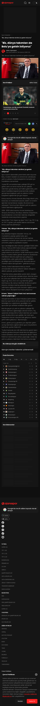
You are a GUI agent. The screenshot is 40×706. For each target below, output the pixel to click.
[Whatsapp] (29, 124)
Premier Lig (5, 563)
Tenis (3, 648)
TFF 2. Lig (4, 553)
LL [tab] (26, 359)
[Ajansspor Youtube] (3, 537)
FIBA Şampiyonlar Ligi (8, 602)
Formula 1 (5, 658)
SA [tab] (31, 359)
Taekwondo (5, 664)
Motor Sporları (7, 635)
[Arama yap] (25, 3)
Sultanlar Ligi (6, 622)
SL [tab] (4, 359)
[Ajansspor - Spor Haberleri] (7, 3)
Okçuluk (4, 661)
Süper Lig (4, 547)
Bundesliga (5, 560)
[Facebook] (33, 124)
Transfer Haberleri (8, 586)
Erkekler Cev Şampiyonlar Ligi (11, 615)
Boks (3, 642)
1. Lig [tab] (9, 359)
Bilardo (4, 654)
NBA (3, 596)
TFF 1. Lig (4, 550)
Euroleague (5, 599)
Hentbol (4, 629)
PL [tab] (21, 359)
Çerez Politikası (6, 671)
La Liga (4, 566)
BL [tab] (36, 359)
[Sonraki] (35, 113)
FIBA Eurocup (6, 605)
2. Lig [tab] (15, 359)
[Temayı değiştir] (35, 3)
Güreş (4, 632)
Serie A (4, 570)
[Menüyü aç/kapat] (29, 3)
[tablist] (20, 359)
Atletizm (4, 638)
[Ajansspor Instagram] (3, 530)
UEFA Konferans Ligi (8, 579)
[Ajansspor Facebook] (3, 522)
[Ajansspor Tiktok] (3, 533)
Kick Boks (5, 645)
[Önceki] (5, 113)
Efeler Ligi (5, 619)
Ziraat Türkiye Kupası (8, 583)
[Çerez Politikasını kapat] (36, 674)
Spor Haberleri (6, 35)
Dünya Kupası (6, 589)
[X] (36, 124)
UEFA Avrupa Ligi (7, 576)
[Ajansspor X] (3, 526)
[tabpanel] (20, 390)
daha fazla (33, 83)
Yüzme (4, 651)
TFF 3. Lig (4, 557)
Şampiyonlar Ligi (7, 573)
